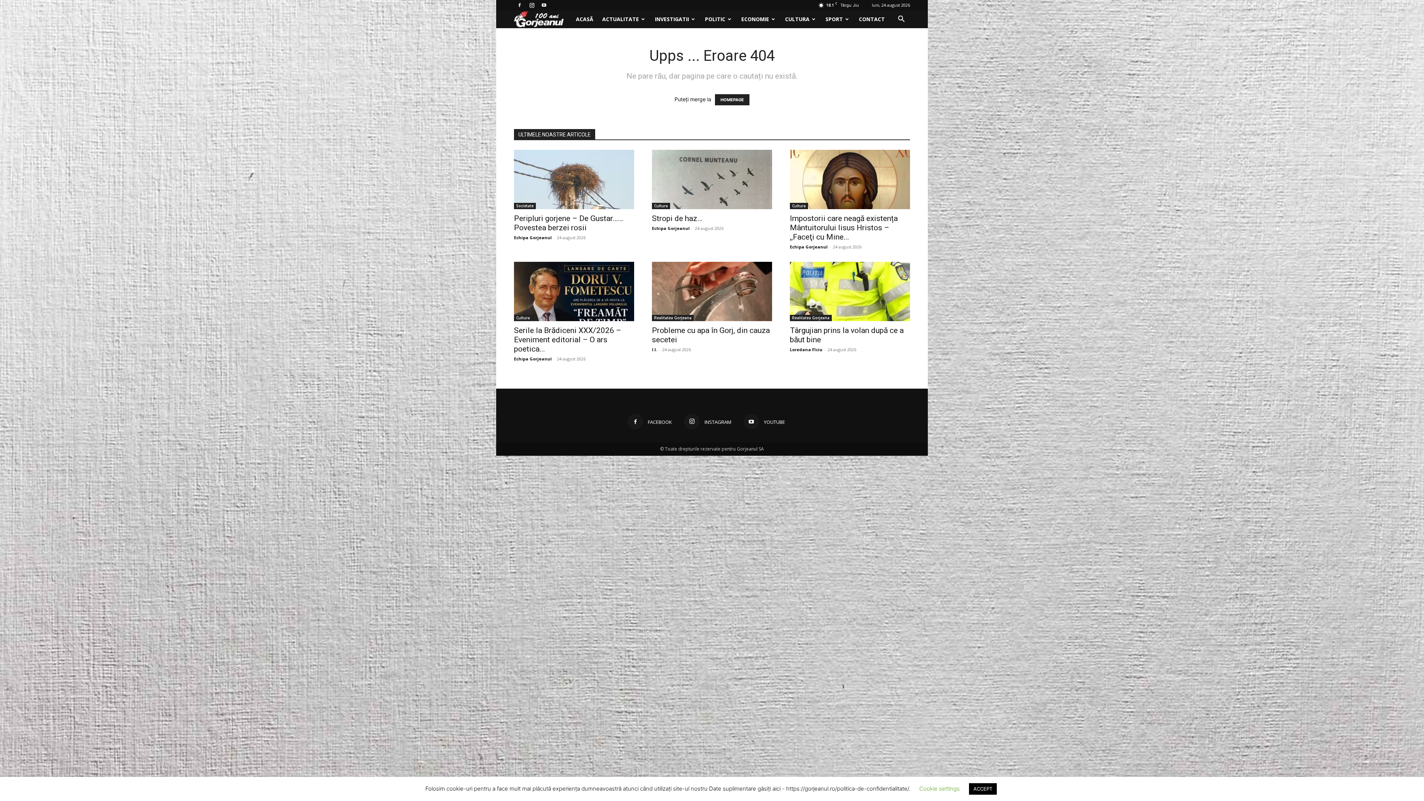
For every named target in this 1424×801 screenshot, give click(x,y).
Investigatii (672, 19)
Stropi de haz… (677, 218)
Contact (872, 19)
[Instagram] (531, 5)
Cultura (797, 19)
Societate (525, 205)
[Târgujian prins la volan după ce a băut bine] (850, 291)
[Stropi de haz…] (712, 179)
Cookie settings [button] (939, 788)
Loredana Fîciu (806, 349)
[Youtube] (544, 5)
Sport (834, 19)
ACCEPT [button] (982, 789)
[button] (901, 19)
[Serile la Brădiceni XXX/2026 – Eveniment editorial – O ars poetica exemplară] (574, 291)
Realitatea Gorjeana (673, 317)
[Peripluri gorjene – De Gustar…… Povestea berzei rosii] (574, 179)
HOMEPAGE (732, 99)
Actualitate (620, 19)
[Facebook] (519, 5)
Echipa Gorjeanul (533, 237)
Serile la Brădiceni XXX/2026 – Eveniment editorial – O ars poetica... (567, 339)
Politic (715, 19)
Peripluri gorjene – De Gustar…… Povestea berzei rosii (568, 223)
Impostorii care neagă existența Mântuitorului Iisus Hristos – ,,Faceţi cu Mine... (844, 227)
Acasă (584, 19)
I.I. (654, 349)
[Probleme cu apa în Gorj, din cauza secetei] (712, 291)
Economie (755, 19)
